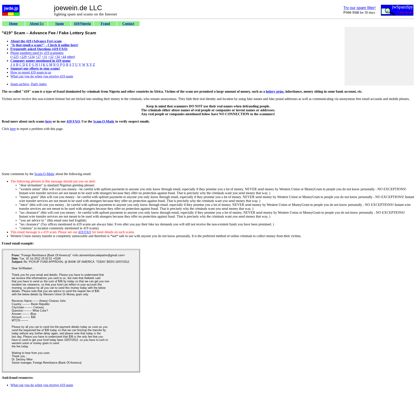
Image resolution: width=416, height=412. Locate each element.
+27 (38, 57)
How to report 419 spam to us (30, 72)
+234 (31, 57)
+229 (23, 57)
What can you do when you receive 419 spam (41, 76)
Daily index (39, 84)
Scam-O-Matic (103, 121)
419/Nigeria (82, 23)
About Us (36, 23)
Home (13, 23)
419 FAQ (73, 121)
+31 (44, 57)
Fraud (105, 23)
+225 (15, 57)
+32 (51, 57)
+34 (57, 57)
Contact (128, 23)
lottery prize (275, 91)
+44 (63, 57)
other (70, 57)
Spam (59, 23)
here (48, 121)
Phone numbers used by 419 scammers (36, 53)
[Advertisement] (379, 56)
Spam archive (19, 84)
